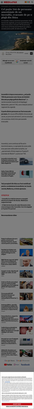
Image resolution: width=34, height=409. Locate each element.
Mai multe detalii (7, 381)
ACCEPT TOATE (17, 404)
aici (17, 387)
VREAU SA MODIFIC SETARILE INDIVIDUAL (17, 406)
